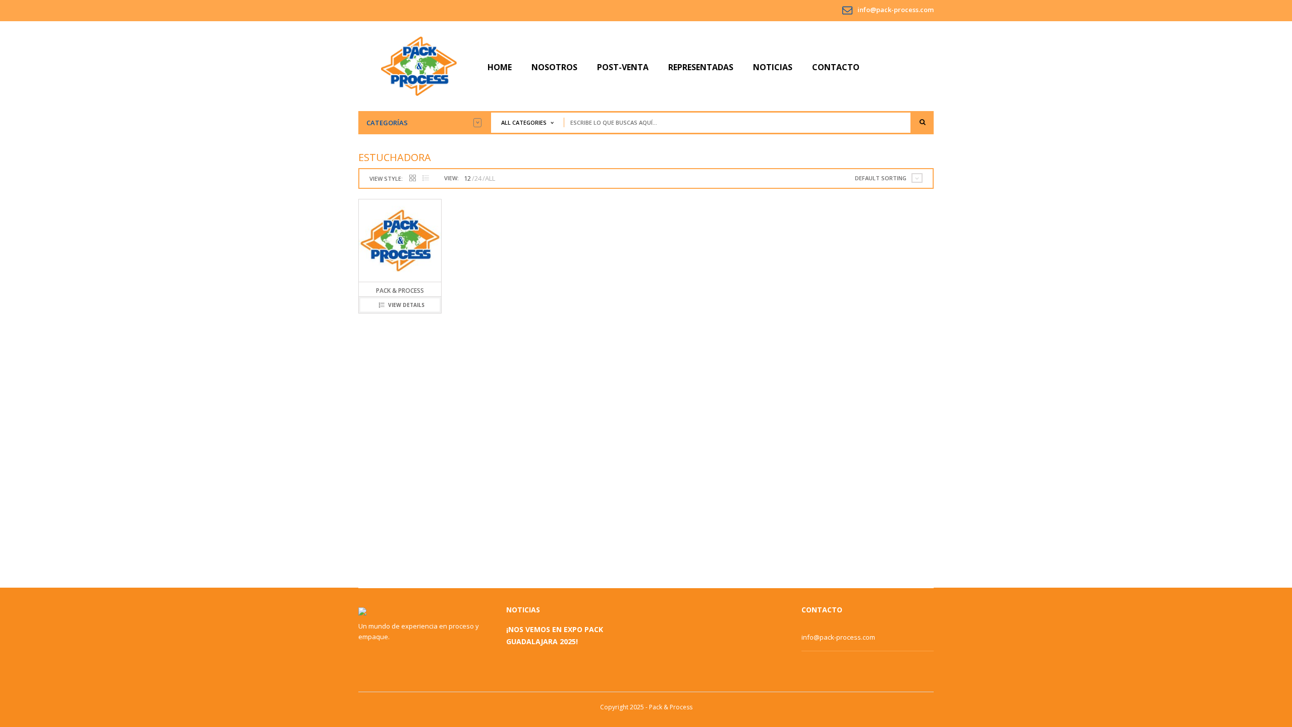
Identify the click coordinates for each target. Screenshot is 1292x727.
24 (477, 178)
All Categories (524, 122)
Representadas (700, 67)
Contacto (835, 67)
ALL (490, 178)
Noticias (772, 67)
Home (500, 67)
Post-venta (623, 67)
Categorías (387, 122)
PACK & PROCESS (400, 290)
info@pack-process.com (895, 9)
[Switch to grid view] (412, 178)
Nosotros (554, 67)
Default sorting (880, 178)
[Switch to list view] (425, 178)
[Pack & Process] (419, 65)
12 (467, 178)
